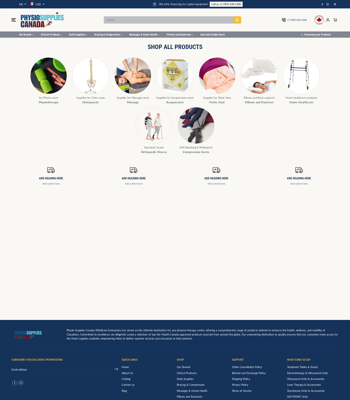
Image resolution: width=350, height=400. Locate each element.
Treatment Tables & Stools (302, 367)
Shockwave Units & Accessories (306, 390)
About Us (127, 373)
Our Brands (25, 34)
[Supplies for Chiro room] (90, 75)
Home (125, 367)
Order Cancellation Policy (247, 367)
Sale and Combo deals (212, 34)
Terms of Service (242, 390)
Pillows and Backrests (179, 34)
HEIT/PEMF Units (297, 396)
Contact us (128, 384)
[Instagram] (327, 4)
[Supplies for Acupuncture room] (175, 75)
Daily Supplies (77, 34)
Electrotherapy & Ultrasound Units (307, 373)
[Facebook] (322, 4)
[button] (14, 19)
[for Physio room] (48, 75)
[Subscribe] (116, 369)
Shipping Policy (241, 378)
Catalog (126, 378)
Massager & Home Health (143, 34)
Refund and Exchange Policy (249, 373)
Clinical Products (50, 34)
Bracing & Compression (107, 34)
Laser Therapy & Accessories (304, 384)
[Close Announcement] (335, 4)
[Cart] (335, 20)
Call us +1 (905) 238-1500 (203, 4)
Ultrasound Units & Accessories (306, 378)
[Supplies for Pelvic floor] (217, 75)
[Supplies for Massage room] (133, 75)
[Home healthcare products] (301, 75)
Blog (124, 390)
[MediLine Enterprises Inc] (43, 19)
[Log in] (328, 20)
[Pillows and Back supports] (259, 75)
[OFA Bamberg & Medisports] (196, 125)
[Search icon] (237, 20)
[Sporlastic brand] (154, 125)
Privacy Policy (240, 384)
